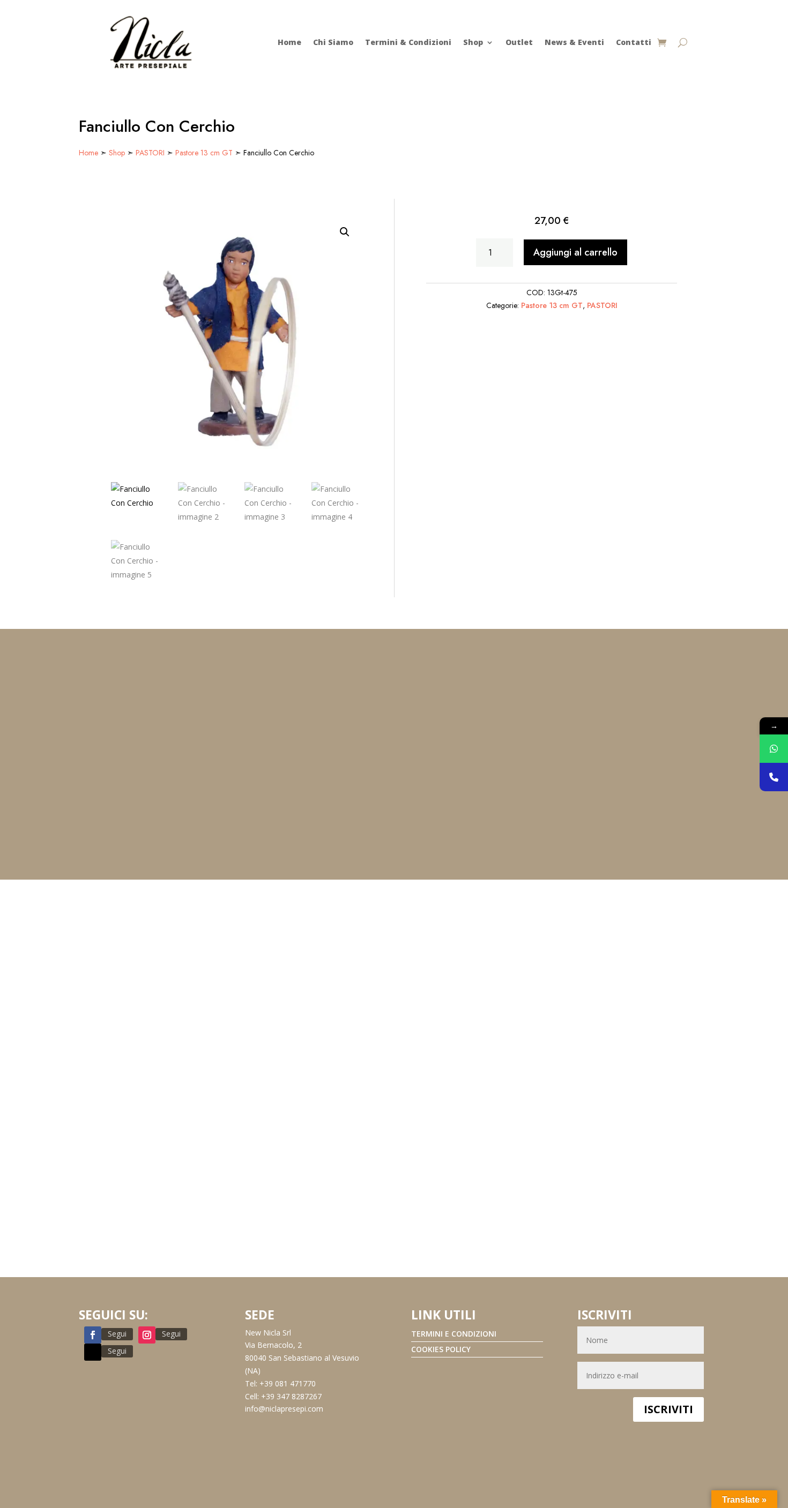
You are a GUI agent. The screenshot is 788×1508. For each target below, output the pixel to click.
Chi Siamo (333, 42)
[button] (344, 232)
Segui (117, 1334)
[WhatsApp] (774, 748)
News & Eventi (574, 42)
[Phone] (774, 777)
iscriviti (668, 1409)
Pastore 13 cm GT (204, 152)
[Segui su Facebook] (92, 1335)
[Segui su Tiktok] (92, 1352)
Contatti (633, 42)
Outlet (519, 42)
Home (289, 42)
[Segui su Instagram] (146, 1335)
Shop (473, 42)
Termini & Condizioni (408, 42)
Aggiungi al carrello (575, 252)
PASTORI (150, 152)
